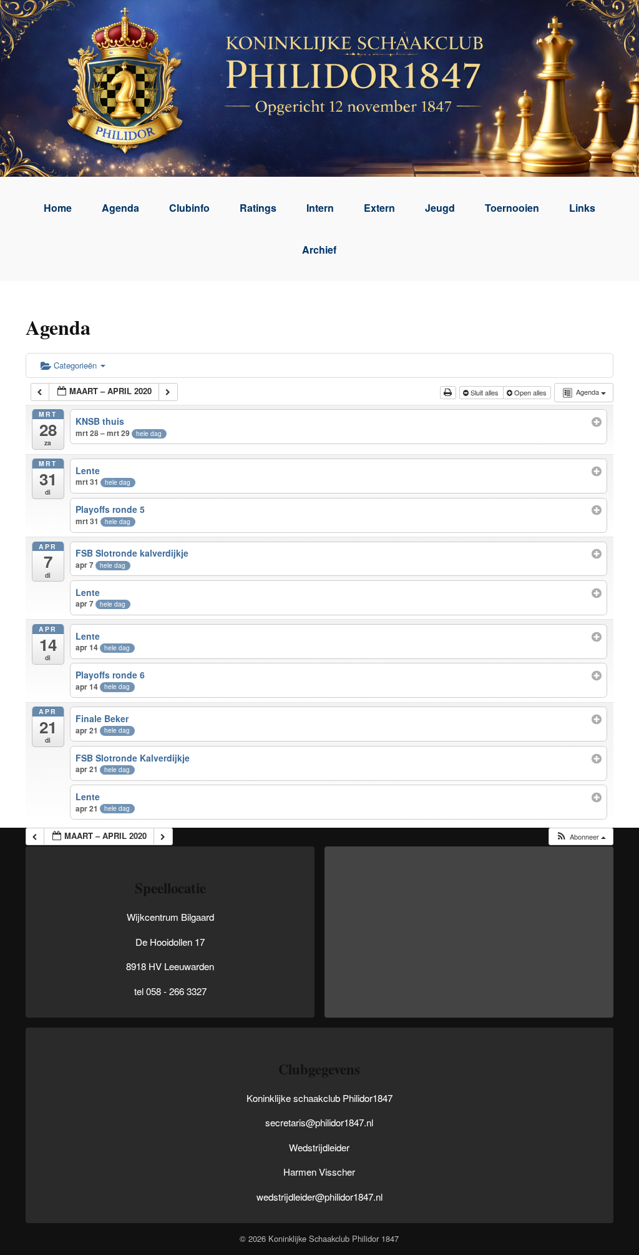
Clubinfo (189, 208)
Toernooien (512, 208)
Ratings (258, 208)
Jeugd (440, 208)
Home (58, 208)
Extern (379, 208)
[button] (580, 836)
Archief (319, 249)
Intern (320, 208)
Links (582, 208)
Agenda (120, 208)
